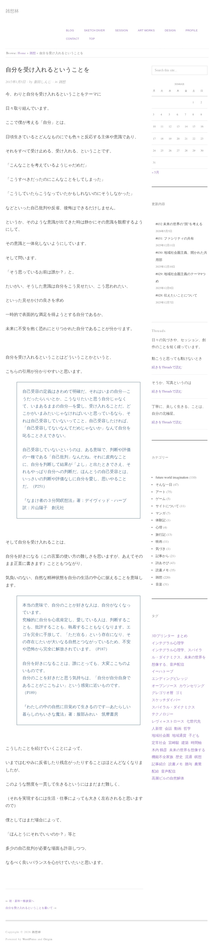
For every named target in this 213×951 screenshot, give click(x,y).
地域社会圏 (161, 735)
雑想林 (12, 11)
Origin (48, 939)
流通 (188, 756)
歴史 (179, 756)
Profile (192, 30)
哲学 (187, 728)
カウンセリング (191, 685)
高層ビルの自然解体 (168, 778)
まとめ (182, 635)
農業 (198, 763)
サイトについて (167, 506)
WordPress (29, 939)
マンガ (161, 513)
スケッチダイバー (166, 699)
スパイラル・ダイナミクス (173, 707)
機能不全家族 (162, 756)
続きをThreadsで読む (167, 367)
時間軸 (196, 742)
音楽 (159, 584)
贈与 (188, 763)
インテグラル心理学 (168, 642)
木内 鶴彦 (159, 749)
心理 (159, 527)
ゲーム (161, 498)
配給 (155, 771)
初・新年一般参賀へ (21, 901)
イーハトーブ (162, 671)
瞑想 (198, 756)
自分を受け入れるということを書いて (29, 908)
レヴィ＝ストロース (168, 721)
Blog (70, 30)
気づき (161, 548)
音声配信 (168, 771)
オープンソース (164, 685)
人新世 (157, 728)
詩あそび (162, 562)
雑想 (33, 53)
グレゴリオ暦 (162, 692)
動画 (177, 728)
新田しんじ (42, 81)
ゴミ (179, 692)
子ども (194, 735)
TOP (92, 38)
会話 (168, 728)
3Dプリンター (163, 635)
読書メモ (162, 570)
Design (170, 30)
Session (121, 30)
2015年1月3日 (16, 81)
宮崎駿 (173, 742)
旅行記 (161, 534)
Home (22, 53)
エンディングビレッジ (170, 678)
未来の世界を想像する (187, 749)
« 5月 (155, 172)
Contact (72, 38)
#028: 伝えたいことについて (176, 295)
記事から (162, 556)
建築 (185, 742)
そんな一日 (164, 484)
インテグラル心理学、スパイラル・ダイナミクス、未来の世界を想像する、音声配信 (179, 656)
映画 (159, 541)
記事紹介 (159, 763)
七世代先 (193, 721)
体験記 (161, 520)
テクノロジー (162, 713)
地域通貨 (179, 735)
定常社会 (159, 742)
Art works (146, 30)
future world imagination (172, 477)
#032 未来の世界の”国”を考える (179, 224)
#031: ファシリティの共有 (175, 238)
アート (161, 491)
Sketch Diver (94, 30)
